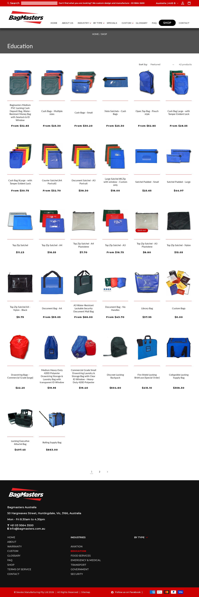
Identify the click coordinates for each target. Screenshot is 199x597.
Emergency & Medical (86, 560)
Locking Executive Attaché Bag (20, 442)
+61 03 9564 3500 (22, 525)
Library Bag (147, 308)
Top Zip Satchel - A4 (52, 245)
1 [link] (91, 471)
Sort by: (143, 64)
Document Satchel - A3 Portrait (83, 182)
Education (78, 551)
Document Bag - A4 (52, 308)
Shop (10, 565)
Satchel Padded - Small (147, 181)
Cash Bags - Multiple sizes (51, 112)
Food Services (81, 556)
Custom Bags (178, 308)
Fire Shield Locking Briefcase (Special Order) (147, 376)
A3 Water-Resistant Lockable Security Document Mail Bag (83, 308)
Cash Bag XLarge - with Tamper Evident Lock (20, 182)
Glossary (13, 556)
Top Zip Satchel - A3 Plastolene (147, 245)
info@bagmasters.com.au (27, 528)
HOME (95, 34)
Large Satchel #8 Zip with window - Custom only (115, 181)
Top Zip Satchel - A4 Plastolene (83, 245)
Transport (78, 565)
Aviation (76, 546)
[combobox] (39, 3)
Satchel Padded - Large (178, 181)
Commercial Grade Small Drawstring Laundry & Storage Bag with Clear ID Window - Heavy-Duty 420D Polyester (83, 376)
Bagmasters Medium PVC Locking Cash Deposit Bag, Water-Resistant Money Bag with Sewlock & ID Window (20, 112)
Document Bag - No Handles (115, 308)
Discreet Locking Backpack (115, 376)
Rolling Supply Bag (52, 442)
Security (77, 574)
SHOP (104, 34)
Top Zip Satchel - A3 (115, 245)
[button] (83, 23)
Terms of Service (19, 569)
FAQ (9, 560)
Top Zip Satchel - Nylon (179, 245)
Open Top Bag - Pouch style (147, 112)
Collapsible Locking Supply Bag (179, 376)
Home (11, 537)
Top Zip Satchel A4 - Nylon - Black (20, 308)
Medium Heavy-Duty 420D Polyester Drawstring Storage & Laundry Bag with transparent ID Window (52, 376)
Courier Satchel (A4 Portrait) (52, 182)
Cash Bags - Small (84, 112)
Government (80, 569)
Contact (13, 574)
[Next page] (107, 472)
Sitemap (85, 592)
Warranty (14, 546)
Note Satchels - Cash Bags (115, 112)
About (11, 542)
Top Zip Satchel (20, 245)
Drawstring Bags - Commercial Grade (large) (20, 376)
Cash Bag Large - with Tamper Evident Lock (179, 112)
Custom (12, 551)
